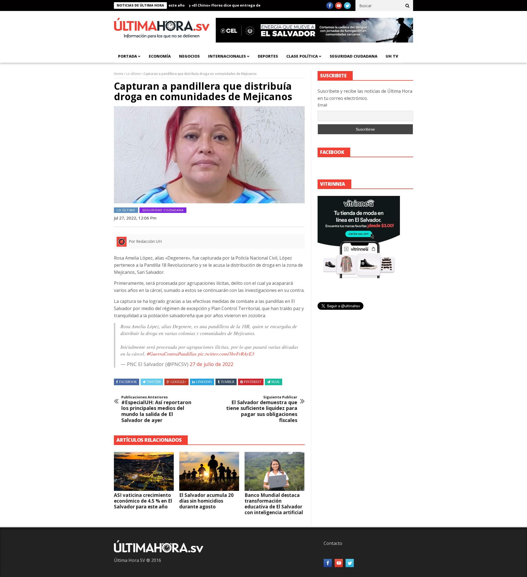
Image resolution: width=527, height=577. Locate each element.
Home (118, 73)
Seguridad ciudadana (353, 56)
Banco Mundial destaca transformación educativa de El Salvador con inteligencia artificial (274, 504)
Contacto (333, 543)
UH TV (392, 56)
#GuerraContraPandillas (172, 353)
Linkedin (204, 382)
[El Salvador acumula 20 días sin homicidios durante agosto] (209, 471)
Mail (275, 382)
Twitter (154, 382)
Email (322, 105)
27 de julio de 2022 (211, 364)
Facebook (128, 382)
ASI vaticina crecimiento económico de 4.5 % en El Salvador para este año (143, 501)
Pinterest (252, 382)
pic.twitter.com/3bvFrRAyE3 (226, 353)
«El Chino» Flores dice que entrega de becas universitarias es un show (239, 5)
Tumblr (227, 382)
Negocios (189, 56)
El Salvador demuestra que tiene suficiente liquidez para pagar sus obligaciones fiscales (261, 409)
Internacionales (227, 56)
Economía (160, 56)
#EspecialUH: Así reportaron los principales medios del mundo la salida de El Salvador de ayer (156, 409)
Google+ (178, 382)
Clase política (302, 56)
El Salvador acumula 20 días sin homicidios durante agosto (206, 501)
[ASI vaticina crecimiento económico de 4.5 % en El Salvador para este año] (144, 471)
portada (127, 56)
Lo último (133, 73)
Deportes (268, 56)
